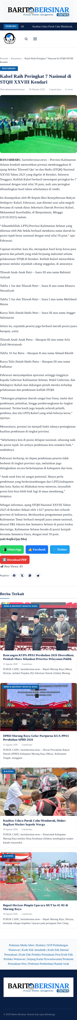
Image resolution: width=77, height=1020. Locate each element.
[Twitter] (22, 575)
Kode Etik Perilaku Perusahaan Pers (39, 954)
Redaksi (40, 945)
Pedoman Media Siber (21, 945)
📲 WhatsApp (12, 549)
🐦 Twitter (60, 549)
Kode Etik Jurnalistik (34, 949)
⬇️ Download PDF (15, 559)
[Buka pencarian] (26, 38)
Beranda (4, 58)
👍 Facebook (36, 549)
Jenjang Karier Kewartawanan (44, 959)
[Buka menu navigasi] (35, 38)
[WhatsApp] (30, 575)
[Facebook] (14, 575)
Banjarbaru (16, 58)
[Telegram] (38, 575)
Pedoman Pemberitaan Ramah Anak (48, 963)
